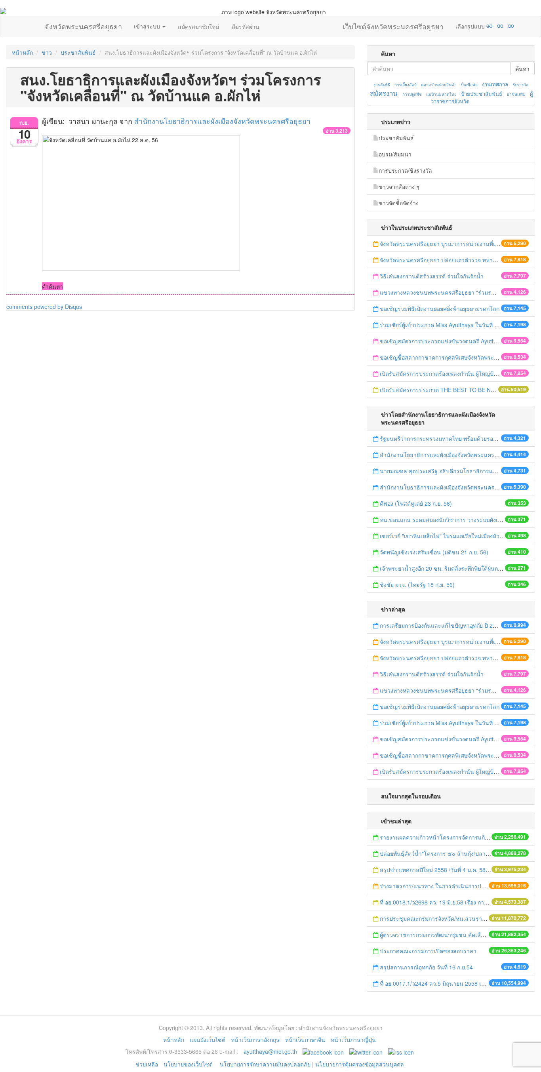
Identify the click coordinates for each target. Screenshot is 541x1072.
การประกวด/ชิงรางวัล (405, 170)
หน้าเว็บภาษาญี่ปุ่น (353, 1039)
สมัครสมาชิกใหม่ (198, 26)
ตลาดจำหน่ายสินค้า (439, 85)
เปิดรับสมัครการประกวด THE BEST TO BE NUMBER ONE (452, 390)
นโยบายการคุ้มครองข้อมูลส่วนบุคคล (359, 1064)
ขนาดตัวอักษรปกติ (474, 25)
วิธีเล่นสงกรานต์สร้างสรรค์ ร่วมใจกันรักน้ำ (432, 276)
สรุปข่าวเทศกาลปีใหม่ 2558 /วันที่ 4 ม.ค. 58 (433, 870)
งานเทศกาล (495, 84)
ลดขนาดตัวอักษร (466, 25)
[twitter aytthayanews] (366, 1051)
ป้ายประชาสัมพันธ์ (481, 93)
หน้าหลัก (22, 52)
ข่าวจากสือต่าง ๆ (399, 186)
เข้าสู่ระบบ (148, 26)
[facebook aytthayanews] (323, 1051)
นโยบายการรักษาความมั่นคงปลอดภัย (265, 1064)
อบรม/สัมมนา (395, 154)
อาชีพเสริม (516, 94)
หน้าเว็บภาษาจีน (305, 1039)
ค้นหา (522, 68)
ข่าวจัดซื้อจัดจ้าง (399, 203)
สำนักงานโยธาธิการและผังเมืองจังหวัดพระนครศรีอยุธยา (222, 121)
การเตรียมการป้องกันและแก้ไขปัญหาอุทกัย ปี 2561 (441, 625)
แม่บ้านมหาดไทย (441, 94)
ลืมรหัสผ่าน (245, 26)
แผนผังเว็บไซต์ (207, 1039)
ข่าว (47, 52)
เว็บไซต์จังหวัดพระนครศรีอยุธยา (393, 24)
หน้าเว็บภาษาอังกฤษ (255, 1039)
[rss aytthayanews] (401, 1051)
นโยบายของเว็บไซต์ (189, 1064)
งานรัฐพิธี (381, 85)
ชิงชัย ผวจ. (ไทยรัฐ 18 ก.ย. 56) (417, 584)
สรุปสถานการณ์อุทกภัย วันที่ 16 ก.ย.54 (426, 967)
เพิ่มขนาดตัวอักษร (482, 25)
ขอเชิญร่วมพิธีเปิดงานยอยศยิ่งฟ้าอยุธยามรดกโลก (439, 308)
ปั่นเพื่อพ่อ (469, 85)
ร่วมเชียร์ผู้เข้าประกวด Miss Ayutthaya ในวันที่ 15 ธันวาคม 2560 (458, 325)
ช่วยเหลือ (146, 1064)
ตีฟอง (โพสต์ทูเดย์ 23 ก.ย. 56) (416, 503)
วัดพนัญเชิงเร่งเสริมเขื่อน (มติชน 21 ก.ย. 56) (434, 552)
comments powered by (44, 306)
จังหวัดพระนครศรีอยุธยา (83, 24)
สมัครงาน (383, 93)
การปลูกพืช (412, 94)
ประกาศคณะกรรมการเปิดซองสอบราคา (428, 951)
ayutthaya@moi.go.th (270, 1051)
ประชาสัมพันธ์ (78, 52)
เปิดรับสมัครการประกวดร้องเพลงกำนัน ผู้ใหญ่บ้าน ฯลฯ (446, 373)
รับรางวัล (520, 85)
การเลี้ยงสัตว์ (405, 85)
